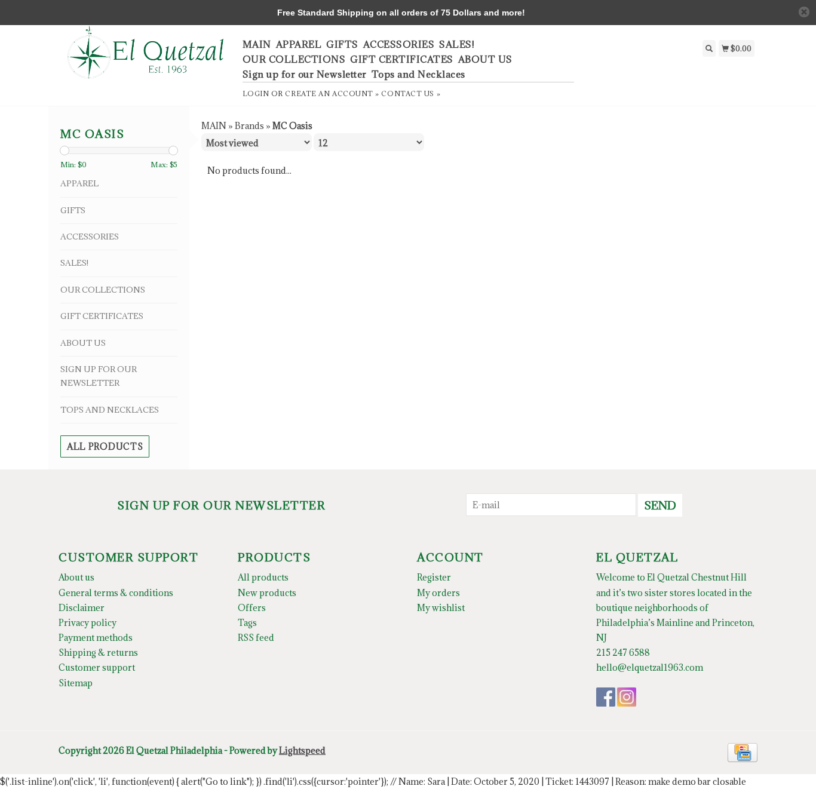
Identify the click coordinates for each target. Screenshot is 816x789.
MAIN (257, 44)
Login (256, 93)
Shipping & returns (98, 652)
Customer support (97, 667)
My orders (438, 592)
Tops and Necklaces (418, 74)
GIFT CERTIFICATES (401, 59)
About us (76, 577)
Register (434, 577)
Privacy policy (87, 622)
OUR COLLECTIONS (294, 59)
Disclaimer (82, 607)
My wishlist (441, 607)
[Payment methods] (742, 751)
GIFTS (342, 44)
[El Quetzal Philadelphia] (146, 59)
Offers (252, 607)
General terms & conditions (116, 592)
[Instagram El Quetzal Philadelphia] (626, 697)
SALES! (456, 44)
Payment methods (96, 637)
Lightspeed (302, 750)
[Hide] (804, 12)
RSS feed (256, 637)
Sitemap (76, 683)
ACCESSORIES (399, 44)
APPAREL (299, 44)
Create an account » (332, 93)
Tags (247, 622)
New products (267, 592)
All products (105, 446)
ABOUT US (485, 59)
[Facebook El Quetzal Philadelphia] (605, 697)
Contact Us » (410, 93)
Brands (249, 125)
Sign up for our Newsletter (305, 74)
